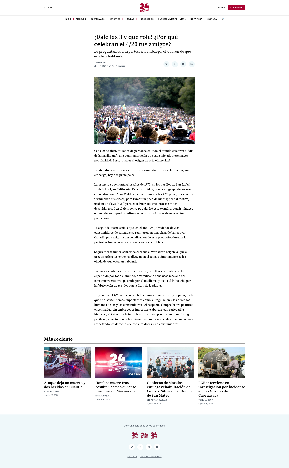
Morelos (81, 19)
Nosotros (132, 456)
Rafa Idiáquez (51, 391)
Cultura (212, 19)
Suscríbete (236, 7)
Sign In (221, 7)
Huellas (129, 19)
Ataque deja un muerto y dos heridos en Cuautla (65, 385)
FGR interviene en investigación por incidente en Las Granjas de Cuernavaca (221, 389)
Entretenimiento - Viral (172, 19)
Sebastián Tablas (157, 400)
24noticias (100, 62)
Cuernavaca (98, 19)
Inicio (68, 19)
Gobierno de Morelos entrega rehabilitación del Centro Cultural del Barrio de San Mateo (169, 389)
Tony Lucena (205, 400)
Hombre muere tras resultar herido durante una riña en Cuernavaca (115, 387)
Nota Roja (196, 19)
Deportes (114, 19)
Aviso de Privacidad (151, 456)
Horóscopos (146, 19)
